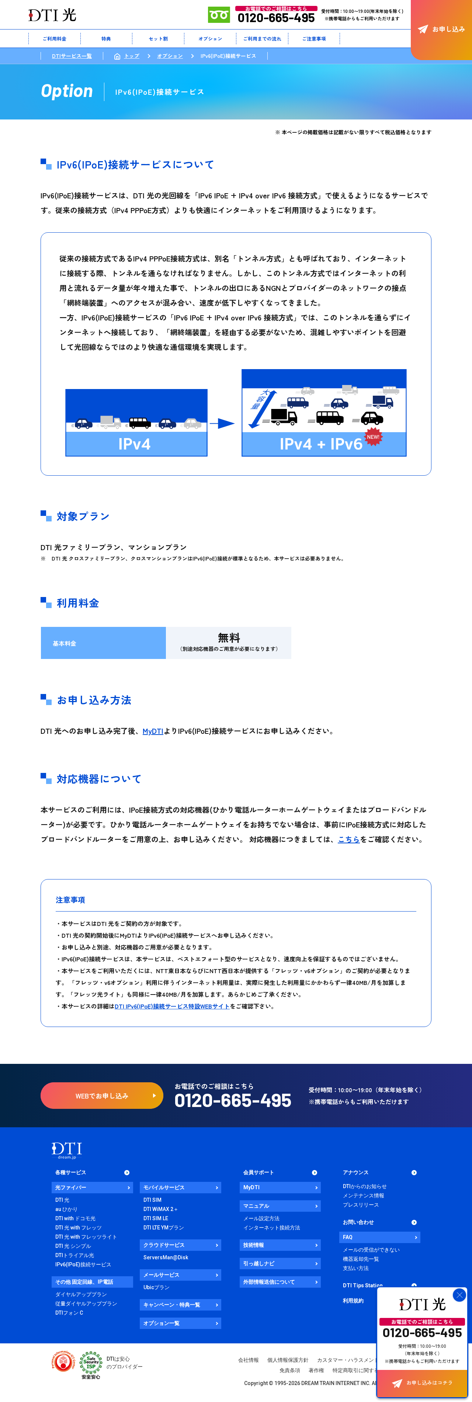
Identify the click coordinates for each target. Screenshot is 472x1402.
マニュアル (256, 1206)
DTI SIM (152, 1200)
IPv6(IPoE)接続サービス (83, 1264)
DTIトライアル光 (74, 1255)
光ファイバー (70, 1187)
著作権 (316, 1370)
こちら (349, 839)
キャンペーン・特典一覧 (171, 1305)
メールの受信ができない (371, 1250)
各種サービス (70, 1172)
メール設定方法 (261, 1218)
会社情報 (248, 1360)
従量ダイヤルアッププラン (86, 1303)
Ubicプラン (156, 1287)
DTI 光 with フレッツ (78, 1228)
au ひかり (66, 1209)
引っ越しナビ (258, 1263)
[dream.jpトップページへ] (67, 1150)
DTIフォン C (69, 1313)
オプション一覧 (161, 1323)
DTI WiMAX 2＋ (160, 1209)
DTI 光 (62, 1200)
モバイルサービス (164, 1187)
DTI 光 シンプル (73, 1246)
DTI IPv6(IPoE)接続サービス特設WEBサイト (172, 1006)
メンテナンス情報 (363, 1195)
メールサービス (161, 1275)
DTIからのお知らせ (365, 1186)
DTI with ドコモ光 (75, 1218)
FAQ (348, 1237)
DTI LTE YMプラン (163, 1228)
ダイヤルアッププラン (81, 1294)
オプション (170, 55)
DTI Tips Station (363, 1285)
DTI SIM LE (155, 1218)
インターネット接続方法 (271, 1228)
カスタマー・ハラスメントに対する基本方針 (368, 1360)
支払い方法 (356, 1268)
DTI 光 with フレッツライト (86, 1237)
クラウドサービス (164, 1245)
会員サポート (258, 1172)
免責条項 (290, 1370)
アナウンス (356, 1172)
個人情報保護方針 (288, 1360)
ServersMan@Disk (165, 1257)
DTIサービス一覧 (72, 55)
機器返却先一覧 (361, 1259)
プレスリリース (361, 1205)
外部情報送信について (269, 1282)
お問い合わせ (358, 1222)
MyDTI (153, 730)
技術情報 (253, 1245)
